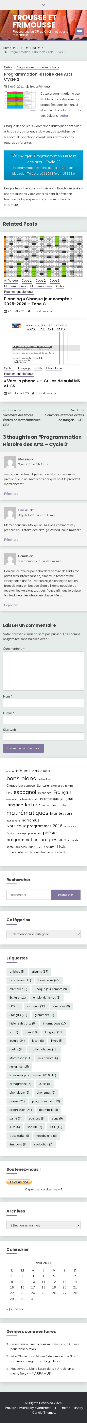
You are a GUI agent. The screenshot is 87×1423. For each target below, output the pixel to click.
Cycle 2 (41, 280)
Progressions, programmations (37, 67)
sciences (21, 847)
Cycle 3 (55, 280)
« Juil (9, 1309)
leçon (45, 805)
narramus (30, 820)
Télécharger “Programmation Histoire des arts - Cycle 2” (43, 164)
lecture (32, 804)
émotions (46, 852)
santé (10, 846)
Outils (8, 67)
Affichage (11, 280)
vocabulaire (32, 852)
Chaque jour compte (20, 785)
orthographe (70, 826)
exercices (45, 793)
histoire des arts (28, 798)
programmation (22, 839)
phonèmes (34, 833)
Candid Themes (43, 1412)
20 (65, 1287)
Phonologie (54, 368)
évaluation (61, 852)
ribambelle (73, 840)
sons (32, 847)
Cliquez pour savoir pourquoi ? (43, 1189)
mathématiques (27, 812)
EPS (9, 793)
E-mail (8, 713)
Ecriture (43, 785)
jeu (62, 798)
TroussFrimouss (40, 86)
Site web (9, 730)
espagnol (25, 791)
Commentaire (14, 648)
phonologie (21, 833)
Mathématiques (15, 286)
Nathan (64, 115)
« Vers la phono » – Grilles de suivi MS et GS (42, 383)
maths (62, 805)
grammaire (11, 799)
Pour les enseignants (19, 292)
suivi (39, 846)
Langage (24, 368)
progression (53, 839)
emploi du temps (62, 785)
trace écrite (14, 852)
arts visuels (41, 771)
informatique (49, 799)
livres (53, 805)
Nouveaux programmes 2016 (34, 825)
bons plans (21, 778)
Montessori (61, 813)
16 (22, 1287)
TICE (61, 846)
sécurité (49, 846)
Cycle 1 (27, 280)
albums (23, 770)
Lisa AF (23, 510)
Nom (7, 696)
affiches (10, 771)
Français (62, 792)
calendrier (44, 779)
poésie (50, 832)
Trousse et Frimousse (35, 21)
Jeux (69, 799)
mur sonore (13, 820)
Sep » (19, 1309)
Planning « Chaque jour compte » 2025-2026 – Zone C (38, 301)
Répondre (11, 493)
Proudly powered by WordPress (28, 1408)
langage (14, 804)
